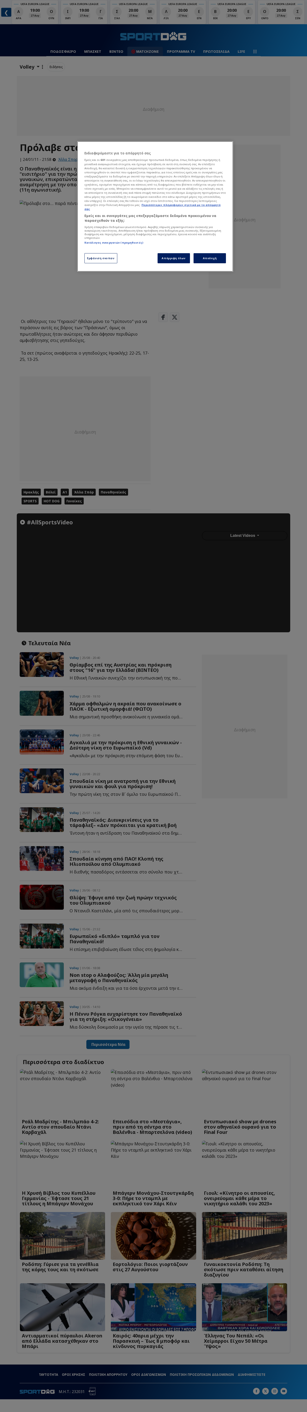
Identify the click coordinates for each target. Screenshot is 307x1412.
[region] (155, 206)
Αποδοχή (210, 258)
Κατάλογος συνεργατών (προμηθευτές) (113, 242)
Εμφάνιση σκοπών (101, 258)
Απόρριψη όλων (173, 258)
